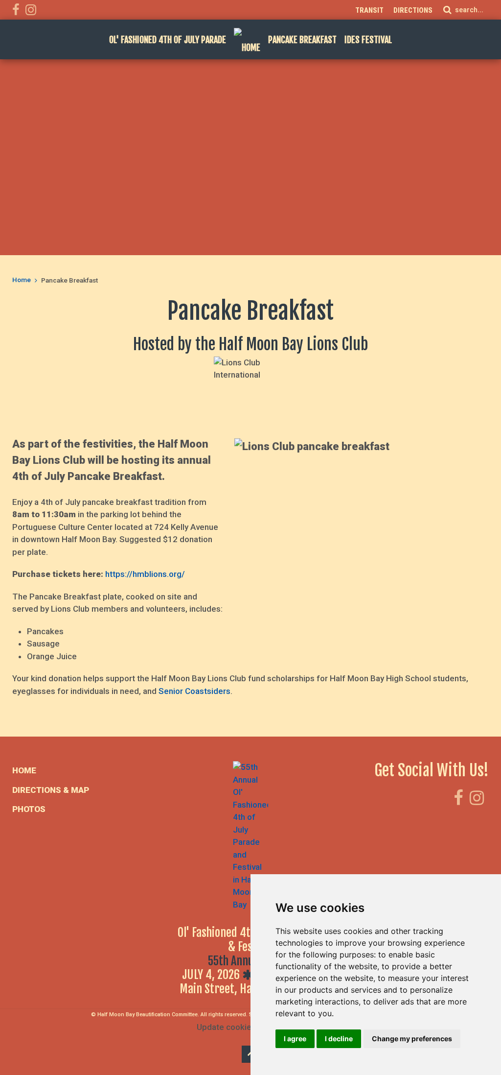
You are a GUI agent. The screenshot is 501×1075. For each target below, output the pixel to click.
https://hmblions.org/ (145, 574)
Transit (369, 10)
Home (21, 280)
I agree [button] (295, 1038)
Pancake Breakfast (302, 39)
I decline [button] (339, 1038)
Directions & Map (50, 790)
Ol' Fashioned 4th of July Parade (167, 39)
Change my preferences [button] (412, 1038)
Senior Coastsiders (194, 691)
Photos (29, 809)
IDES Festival (368, 39)
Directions (413, 10)
